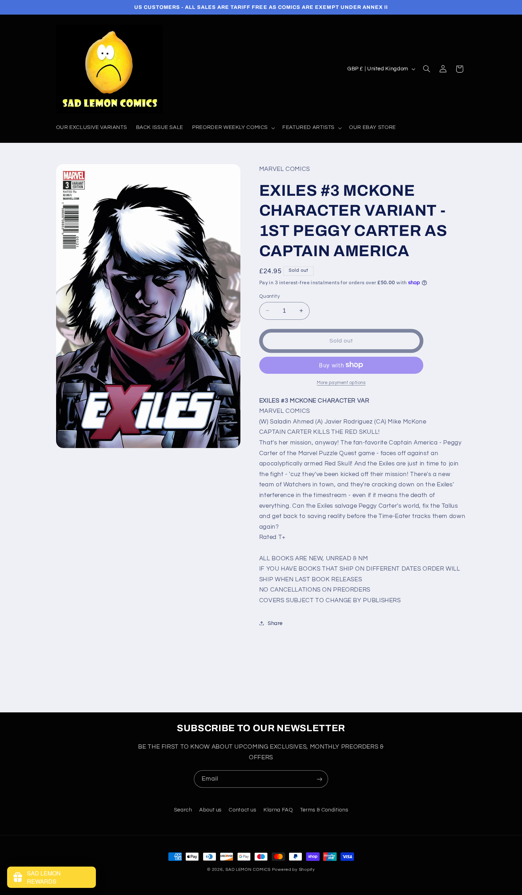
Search (183, 810)
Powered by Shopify (293, 870)
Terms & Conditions (324, 810)
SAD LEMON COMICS (248, 870)
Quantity (269, 295)
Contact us (242, 810)
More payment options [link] (341, 382)
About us (210, 810)
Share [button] (275, 623)
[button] (233, 128)
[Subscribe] (319, 779)
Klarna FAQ (278, 810)
